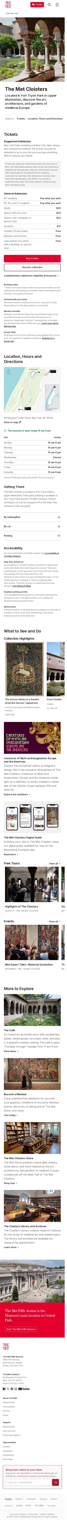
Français (43, 1499)
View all (53, 864)
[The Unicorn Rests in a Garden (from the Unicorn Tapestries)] (24, 669)
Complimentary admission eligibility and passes (30, 276)
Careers (6, 1446)
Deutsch (9, 1505)
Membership (9, 1427)
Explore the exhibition (16, 794)
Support (6, 1422)
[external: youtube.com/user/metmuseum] (24, 1389)
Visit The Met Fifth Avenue (21, 1329)
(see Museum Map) (22, 586)
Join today (10, 1115)
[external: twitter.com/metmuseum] (8, 1389)
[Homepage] (8, 5)
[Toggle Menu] (57, 4)
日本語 (19, 1505)
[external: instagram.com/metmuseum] (15, 1389)
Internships (8, 1459)
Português (31, 1499)
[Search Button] (49, 4)
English (8, 1499)
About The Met (10, 1398)
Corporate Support (11, 1435)
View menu (10, 1051)
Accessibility (9, 1407)
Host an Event (9, 1431)
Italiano (54, 1499)
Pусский (51, 1505)
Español (19, 1499)
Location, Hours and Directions (45, 118)
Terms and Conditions (18, 1514)
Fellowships (8, 1455)
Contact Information (47, 1514)
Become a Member (32, 267)
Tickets (21, 118)
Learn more (10, 1247)
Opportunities (9, 1442)
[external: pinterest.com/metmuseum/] (12, 1389)
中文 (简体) (39, 1505)
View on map (11, 422)
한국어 (28, 1505)
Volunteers (8, 1451)
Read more (10, 854)
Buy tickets (32, 258)
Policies (6, 1411)
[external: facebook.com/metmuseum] (4, 1389)
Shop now (9, 1183)
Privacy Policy (33, 1514)
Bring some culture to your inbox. (24, 1469)
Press (5, 1415)
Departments (9, 1402)
